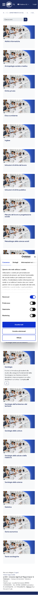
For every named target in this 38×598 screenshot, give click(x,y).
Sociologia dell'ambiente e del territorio (16, 405)
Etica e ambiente (11, 116)
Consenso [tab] (6, 262)
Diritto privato (10, 91)
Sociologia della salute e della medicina (16, 456)
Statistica (8, 507)
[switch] (33, 303)
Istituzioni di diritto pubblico (15, 190)
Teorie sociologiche (12, 556)
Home (4, 13)
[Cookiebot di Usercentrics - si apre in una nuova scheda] (22, 257)
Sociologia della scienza (13, 482)
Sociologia (28, 13)
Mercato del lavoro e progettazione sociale (18, 216)
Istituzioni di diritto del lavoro (16, 165)
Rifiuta (19, 338)
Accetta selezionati (19, 331)
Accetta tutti (19, 324)
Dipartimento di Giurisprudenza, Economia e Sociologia (17, 13)
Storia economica (11, 532)
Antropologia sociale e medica (16, 66)
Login (35, 4)
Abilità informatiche (12, 41)
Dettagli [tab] (15, 262)
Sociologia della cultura (13, 431)
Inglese (7, 140)
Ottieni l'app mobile (9, 574)
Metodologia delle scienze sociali (17, 241)
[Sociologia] (7, 383)
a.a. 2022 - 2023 (33, 13)
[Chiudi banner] (35, 257)
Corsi (7, 13)
